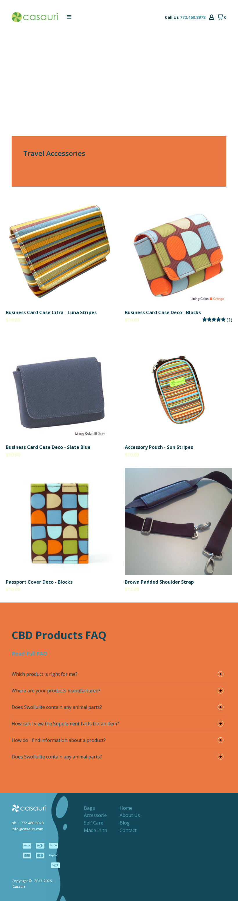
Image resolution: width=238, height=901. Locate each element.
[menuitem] (89, 808)
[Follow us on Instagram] (171, 806)
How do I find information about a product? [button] (59, 740)
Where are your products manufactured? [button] (56, 690)
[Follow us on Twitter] (154, 806)
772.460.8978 (192, 17)
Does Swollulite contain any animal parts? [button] (57, 707)
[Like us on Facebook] (145, 806)
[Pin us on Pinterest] (162, 806)
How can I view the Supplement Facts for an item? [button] (65, 723)
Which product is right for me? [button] (44, 674)
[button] (69, 17)
